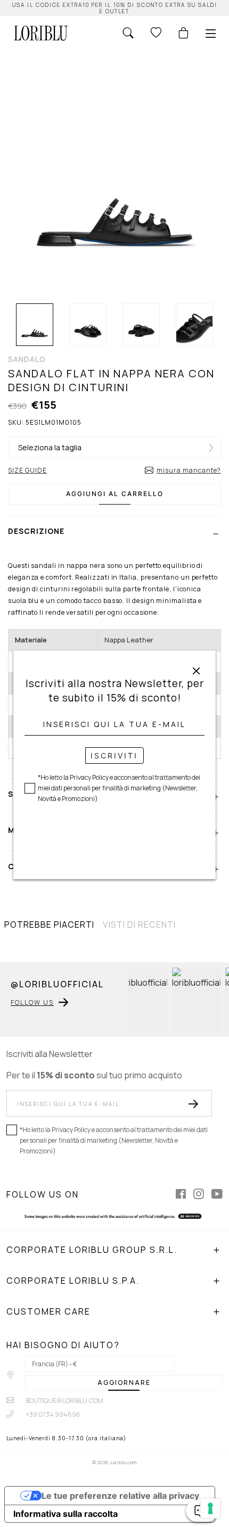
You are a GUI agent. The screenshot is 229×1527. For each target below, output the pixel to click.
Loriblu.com (123, 1462)
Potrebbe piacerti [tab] (49, 924)
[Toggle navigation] (210, 33)
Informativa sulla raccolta (65, 1513)
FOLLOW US (32, 1002)
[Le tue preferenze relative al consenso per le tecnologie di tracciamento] (210, 1508)
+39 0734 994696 (52, 1414)
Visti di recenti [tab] (139, 924)
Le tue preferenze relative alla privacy (120, 1495)
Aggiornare (124, 1382)
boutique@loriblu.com (63, 1400)
